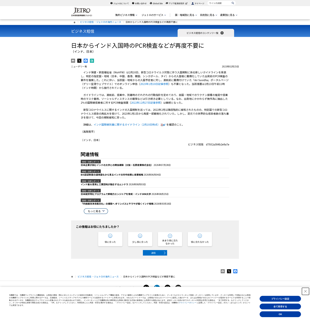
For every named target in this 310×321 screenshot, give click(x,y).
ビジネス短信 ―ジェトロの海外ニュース (100, 22)
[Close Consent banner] (305, 291)
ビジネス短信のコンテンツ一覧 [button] (203, 33)
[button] (96, 211)
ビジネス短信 (82, 31)
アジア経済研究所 (176, 3)
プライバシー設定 (280, 298)
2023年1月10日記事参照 (154, 84)
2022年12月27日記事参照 (146, 102)
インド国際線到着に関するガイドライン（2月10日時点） (127, 124)
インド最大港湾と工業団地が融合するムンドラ (105, 184)
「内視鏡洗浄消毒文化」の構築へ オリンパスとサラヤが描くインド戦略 (117, 203)
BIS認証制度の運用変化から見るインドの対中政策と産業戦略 (112, 174)
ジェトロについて (121, 3)
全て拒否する (280, 306)
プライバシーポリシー (187, 303)
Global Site (158, 3)
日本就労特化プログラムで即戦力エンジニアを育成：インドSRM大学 (116, 194)
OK (280, 314)
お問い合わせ (141, 3)
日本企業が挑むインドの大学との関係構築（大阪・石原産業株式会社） (117, 165)
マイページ (199, 3)
